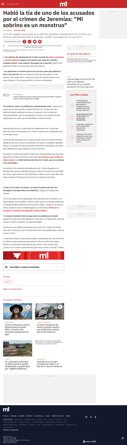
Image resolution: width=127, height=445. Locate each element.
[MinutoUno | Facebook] (94, 417)
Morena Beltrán (47, 425)
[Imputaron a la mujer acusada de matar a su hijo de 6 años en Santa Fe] (49, 348)
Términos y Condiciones (11, 430)
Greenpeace (23, 425)
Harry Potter (61, 422)
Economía (21, 416)
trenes (39, 419)
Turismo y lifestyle (57, 416)
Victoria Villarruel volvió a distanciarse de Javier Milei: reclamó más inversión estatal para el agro (37, 98)
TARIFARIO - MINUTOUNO (10, 439)
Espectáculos (39, 416)
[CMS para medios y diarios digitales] (89, 442)
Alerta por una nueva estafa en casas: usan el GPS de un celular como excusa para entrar (84, 138)
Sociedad (7, 30)
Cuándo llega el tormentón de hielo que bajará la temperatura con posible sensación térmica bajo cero (81, 83)
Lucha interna (9, 322)
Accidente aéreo (37, 422)
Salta (65, 419)
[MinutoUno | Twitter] (91, 417)
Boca (44, 419)
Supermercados (29, 419)
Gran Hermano (50, 422)
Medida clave (41, 359)
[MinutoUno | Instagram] (86, 417)
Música (50, 419)
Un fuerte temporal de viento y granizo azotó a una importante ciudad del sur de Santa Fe (48, 328)
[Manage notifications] (122, 438)
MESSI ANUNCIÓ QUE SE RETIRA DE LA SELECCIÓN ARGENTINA (84, 117)
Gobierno (32, 425)
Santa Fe (8, 282)
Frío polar (58, 419)
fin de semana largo (9, 422)
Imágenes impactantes (44, 322)
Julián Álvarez (8, 427)
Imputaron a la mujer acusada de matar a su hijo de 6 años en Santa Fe (49, 364)
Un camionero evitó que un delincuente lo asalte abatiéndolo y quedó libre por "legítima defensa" (17, 365)
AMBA (39, 425)
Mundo (68, 416)
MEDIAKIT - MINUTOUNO (9, 437)
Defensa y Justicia (24, 422)
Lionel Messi (18, 419)
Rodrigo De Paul (71, 425)
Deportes (29, 416)
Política (6, 416)
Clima (68, 76)
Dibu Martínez (60, 425)
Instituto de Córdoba (10, 425)
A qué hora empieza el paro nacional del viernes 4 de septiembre (84, 127)
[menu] (4, 4)
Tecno (47, 416)
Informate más (17, 94)
